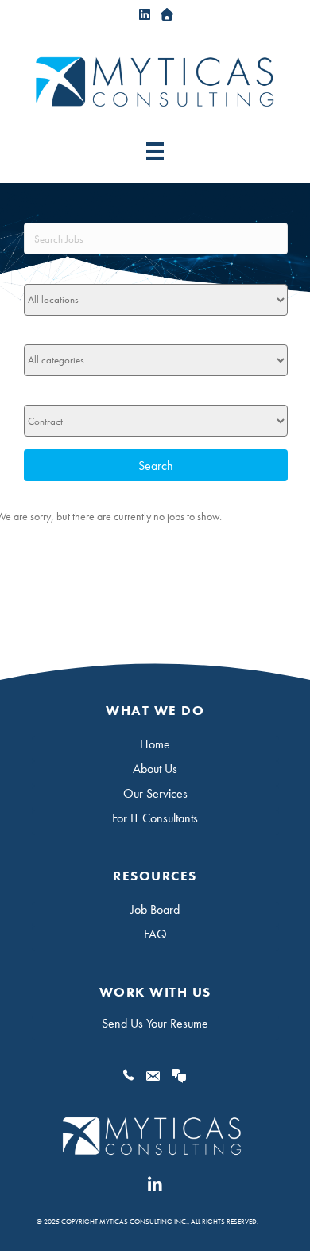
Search (155, 465)
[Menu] (155, 150)
